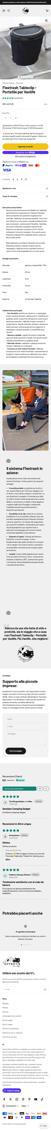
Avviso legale (7, 1020)
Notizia (5, 1008)
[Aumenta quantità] (16, 118)
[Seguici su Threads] (23, 1099)
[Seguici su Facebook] (4, 1099)
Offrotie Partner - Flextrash (12, 83)
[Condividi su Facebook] (13, 179)
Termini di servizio (9, 1037)
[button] (7, 98)
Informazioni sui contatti (11, 1016)
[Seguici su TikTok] (42, 1099)
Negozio (5, 1003)
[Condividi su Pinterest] (22, 179)
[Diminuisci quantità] (6, 118)
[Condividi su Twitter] (17, 179)
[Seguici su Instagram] (16, 1099)
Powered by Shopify (19, 1124)
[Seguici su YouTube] (35, 1099)
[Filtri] (40, 789)
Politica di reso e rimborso (12, 1033)
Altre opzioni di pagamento (25, 156)
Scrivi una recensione (14, 788)
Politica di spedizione (10, 1029)
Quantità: (6, 113)
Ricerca (5, 1012)
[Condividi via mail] (26, 179)
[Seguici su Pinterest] (29, 1099)
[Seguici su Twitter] (10, 1099)
